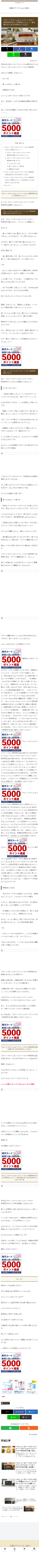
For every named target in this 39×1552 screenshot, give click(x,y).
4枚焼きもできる (14, 169)
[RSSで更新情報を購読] (29, 1428)
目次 (16, 143)
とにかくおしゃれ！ (15, 163)
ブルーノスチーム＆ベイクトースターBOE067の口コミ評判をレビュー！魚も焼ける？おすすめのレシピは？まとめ (19, 180)
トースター (6, 1403)
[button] (26, 54)
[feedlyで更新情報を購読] (10, 1428)
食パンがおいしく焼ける (16, 166)
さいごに (8, 185)
